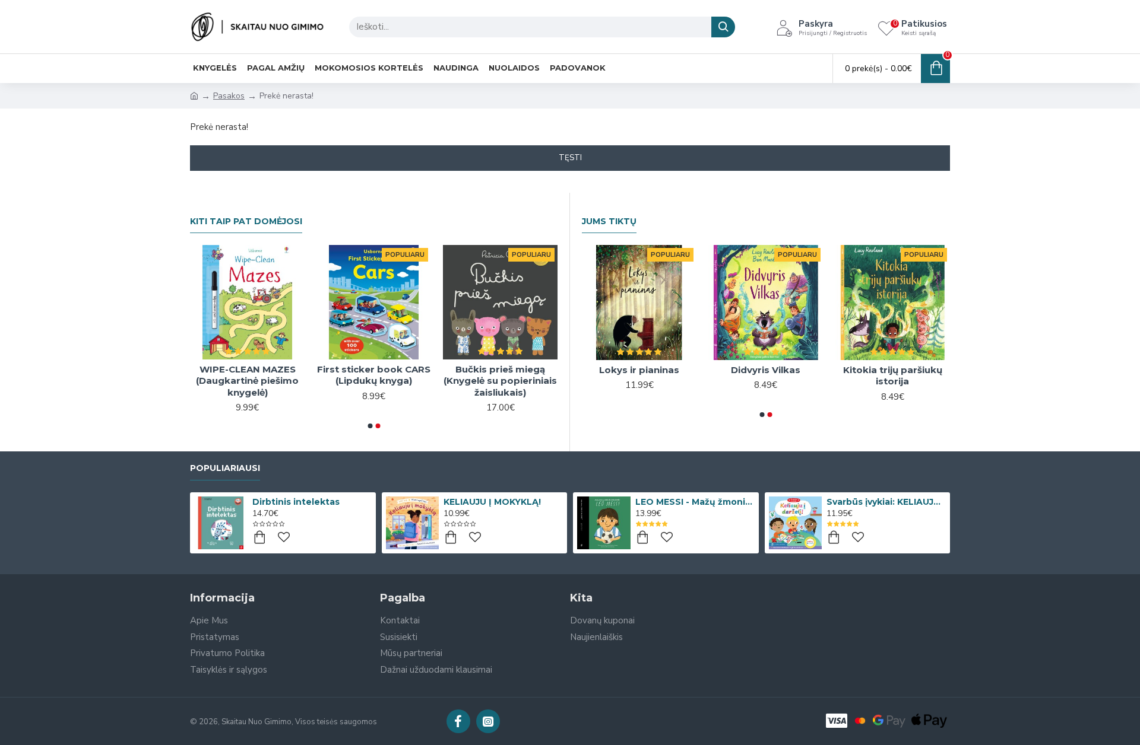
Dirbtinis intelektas (296, 501)
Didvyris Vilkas (765, 369)
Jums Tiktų (609, 222)
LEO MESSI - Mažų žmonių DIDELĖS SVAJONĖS (695, 501)
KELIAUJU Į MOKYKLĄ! (492, 501)
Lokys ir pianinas (639, 369)
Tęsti (570, 157)
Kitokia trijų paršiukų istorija (892, 375)
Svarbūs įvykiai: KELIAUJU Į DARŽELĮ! (886, 501)
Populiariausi (225, 468)
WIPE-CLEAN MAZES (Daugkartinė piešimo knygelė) (247, 381)
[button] (370, 426)
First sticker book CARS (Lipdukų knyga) (373, 375)
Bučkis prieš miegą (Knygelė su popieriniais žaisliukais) (500, 381)
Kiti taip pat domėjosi (246, 222)
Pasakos (229, 95)
